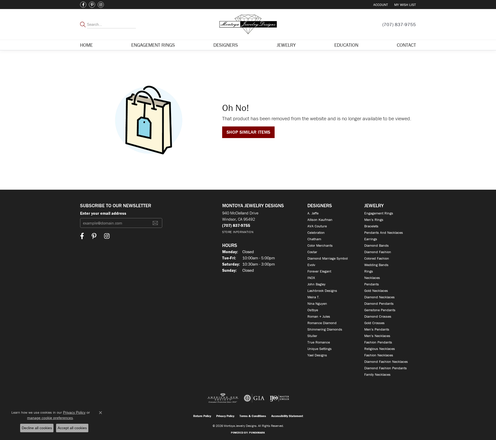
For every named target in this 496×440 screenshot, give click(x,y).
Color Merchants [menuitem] (320, 245)
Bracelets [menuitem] (371, 226)
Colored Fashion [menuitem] (376, 258)
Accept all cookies (72, 428)
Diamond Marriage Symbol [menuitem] (327, 258)
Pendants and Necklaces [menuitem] (383, 232)
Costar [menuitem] (312, 252)
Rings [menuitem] (368, 271)
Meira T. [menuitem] (313, 297)
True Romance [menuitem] (318, 342)
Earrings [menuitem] (370, 239)
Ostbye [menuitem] (312, 310)
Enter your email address (103, 213)
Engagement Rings (153, 45)
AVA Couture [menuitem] (317, 226)
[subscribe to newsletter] (155, 223)
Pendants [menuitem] (371, 284)
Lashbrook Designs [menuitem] (322, 290)
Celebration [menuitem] (316, 232)
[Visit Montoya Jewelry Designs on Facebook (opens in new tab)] (83, 5)
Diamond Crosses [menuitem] (377, 316)
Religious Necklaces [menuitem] (379, 348)
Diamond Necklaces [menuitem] (379, 297)
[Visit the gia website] (254, 398)
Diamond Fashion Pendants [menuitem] (385, 368)
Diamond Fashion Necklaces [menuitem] (386, 361)
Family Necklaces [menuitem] (377, 374)
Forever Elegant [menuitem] (319, 271)
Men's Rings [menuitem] (373, 219)
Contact (406, 45)
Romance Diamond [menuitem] (322, 323)
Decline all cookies (37, 428)
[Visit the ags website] (223, 398)
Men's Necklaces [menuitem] (377, 335)
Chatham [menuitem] (314, 239)
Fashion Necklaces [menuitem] (378, 355)
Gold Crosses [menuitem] (374, 323)
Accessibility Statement (287, 416)
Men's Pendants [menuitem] (376, 329)
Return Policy (202, 416)
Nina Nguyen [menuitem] (317, 303)
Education (346, 45)
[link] (399, 24)
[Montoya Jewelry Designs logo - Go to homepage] (248, 24)
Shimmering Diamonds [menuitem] (324, 329)
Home (86, 45)
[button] (380, 4)
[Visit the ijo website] (279, 398)
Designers (225, 45)
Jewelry (286, 45)
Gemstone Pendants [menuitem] (380, 310)
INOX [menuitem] (311, 277)
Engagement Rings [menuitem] (378, 213)
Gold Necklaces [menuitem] (376, 290)
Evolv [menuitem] (311, 264)
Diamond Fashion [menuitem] (377, 252)
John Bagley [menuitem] (316, 284)
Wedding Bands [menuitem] (376, 264)
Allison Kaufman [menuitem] (319, 219)
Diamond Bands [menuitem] (376, 245)
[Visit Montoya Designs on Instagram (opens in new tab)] (101, 5)
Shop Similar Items (248, 132)
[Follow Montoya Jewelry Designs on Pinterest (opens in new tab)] (92, 5)
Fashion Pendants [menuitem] (378, 342)
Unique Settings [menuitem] (319, 348)
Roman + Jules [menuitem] (318, 316)
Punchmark (257, 432)
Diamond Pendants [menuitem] (379, 303)
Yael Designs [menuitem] (317, 355)
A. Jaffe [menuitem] (313, 213)
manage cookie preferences (50, 418)
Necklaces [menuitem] (372, 277)
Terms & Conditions (252, 416)
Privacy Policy (225, 416)
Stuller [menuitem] (312, 335)
